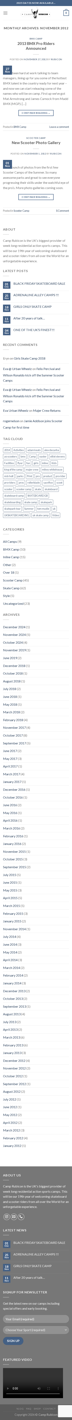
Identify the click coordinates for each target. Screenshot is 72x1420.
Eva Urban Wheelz (15, 410)
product (47, 476)
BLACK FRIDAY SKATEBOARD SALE (39, 283)
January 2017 (12, 782)
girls (36, 463)
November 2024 (14, 634)
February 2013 (13, 1045)
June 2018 (10, 696)
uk (54, 508)
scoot (59, 482)
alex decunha (51, 450)
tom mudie (43, 508)
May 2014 (10, 952)
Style (6, 596)
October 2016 (13, 797)
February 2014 (13, 975)
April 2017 (10, 766)
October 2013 (13, 998)
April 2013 (10, 1029)
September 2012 (14, 1084)
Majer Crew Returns (47, 410)
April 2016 (10, 820)
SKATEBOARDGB (37, 495)
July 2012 (9, 1099)
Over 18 (8, 572)
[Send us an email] (14, 1217)
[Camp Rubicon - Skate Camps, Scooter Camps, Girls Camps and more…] (36, 13)
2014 (7, 450)
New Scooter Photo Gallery (36, 142)
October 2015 (13, 859)
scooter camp (23, 489)
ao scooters (10, 456)
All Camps (10, 541)
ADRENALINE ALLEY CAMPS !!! (36, 295)
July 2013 (9, 1022)
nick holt (8, 476)
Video (55, 515)
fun (28, 463)
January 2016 (12, 844)
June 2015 (10, 882)
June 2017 (10, 751)
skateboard (51, 489)
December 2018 (14, 666)
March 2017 (11, 774)
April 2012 (10, 1122)
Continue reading (36, 112)
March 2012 (11, 1130)
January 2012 (12, 1146)
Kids (54, 463)
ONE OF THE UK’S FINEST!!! (34, 330)
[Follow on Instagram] (6, 1217)
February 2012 (13, 1138)
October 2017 (13, 735)
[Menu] (5, 13)
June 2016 (10, 805)
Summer (29, 508)
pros (21, 482)
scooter (8, 489)
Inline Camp (11, 557)
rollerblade (33, 482)
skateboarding (12, 502)
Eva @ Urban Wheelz (17, 369)
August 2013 (12, 1014)
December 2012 (14, 1060)
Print (29, 476)
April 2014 (10, 960)
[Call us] (21, 1217)
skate (38, 489)
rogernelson (11, 421)
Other (7, 565)
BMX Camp (36, 38)
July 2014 (9, 936)
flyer (20, 463)
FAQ (28, 1408)
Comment (62, 210)
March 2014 (11, 968)
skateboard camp (14, 495)
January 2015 (12, 921)
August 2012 (12, 1091)
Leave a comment (59, 126)
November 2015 (14, 851)
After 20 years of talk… (29, 318)
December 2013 (14, 991)
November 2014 (14, 929)
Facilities (9, 463)
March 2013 (11, 1037)
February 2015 (13, 913)
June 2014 (10, 944)
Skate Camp (11, 588)
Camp (32, 456)
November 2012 (14, 1068)
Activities (18, 450)
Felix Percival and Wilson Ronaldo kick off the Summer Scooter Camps (33, 374)
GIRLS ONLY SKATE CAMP (32, 306)
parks (20, 476)
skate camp (30, 502)
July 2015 (9, 875)
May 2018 (10, 704)
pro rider (60, 476)
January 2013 (12, 1053)
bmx (23, 456)
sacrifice (48, 482)
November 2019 (14, 650)
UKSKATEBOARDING (16, 515)
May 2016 (10, 813)
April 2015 (10, 898)
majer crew (32, 469)
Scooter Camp (36, 138)
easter (43, 456)
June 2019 (10, 658)
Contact (49, 1408)
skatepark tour (12, 508)
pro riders (9, 482)
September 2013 (14, 1006)
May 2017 (10, 758)
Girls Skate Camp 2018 (29, 358)
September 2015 (14, 867)
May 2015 (10, 890)
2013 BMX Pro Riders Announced (36, 46)
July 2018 (9, 689)
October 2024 (13, 642)
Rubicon (56, 59)
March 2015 (11, 906)
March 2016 (11, 828)
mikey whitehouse (52, 469)
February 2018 (13, 720)
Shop (37, 1408)
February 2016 (13, 836)
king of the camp (13, 469)
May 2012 (10, 1115)
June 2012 (10, 1107)
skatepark (46, 502)
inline (45, 463)
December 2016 (14, 789)
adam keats (34, 450)
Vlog (20, 1408)
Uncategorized (13, 603)
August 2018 (12, 681)
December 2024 (14, 627)
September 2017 (14, 743)
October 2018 (13, 673)
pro (38, 476)
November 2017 (14, 727)
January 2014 (12, 983)
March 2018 (11, 712)
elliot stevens (57, 456)
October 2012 (13, 1076)
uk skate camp (41, 515)
